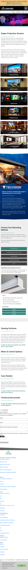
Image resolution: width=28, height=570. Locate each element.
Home (4, 14)
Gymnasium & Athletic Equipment (8, 472)
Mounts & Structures (5, 464)
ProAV (8, 14)
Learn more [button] (4, 567)
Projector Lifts (3, 462)
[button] (14, 70)
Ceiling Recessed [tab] (14, 248)
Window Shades (4, 467)
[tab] (14, 186)
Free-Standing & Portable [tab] (14, 260)
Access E (14, 311)
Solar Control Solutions (5, 469)
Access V (14, 309)
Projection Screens (4, 459)
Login (23, 12)
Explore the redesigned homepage (14, 4)
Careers (13, 12)
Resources (18, 12)
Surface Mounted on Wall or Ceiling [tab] (14, 252)
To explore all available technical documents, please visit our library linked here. (13, 404)
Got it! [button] (21, 565)
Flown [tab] (14, 263)
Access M (14, 314)
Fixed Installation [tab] (14, 256)
